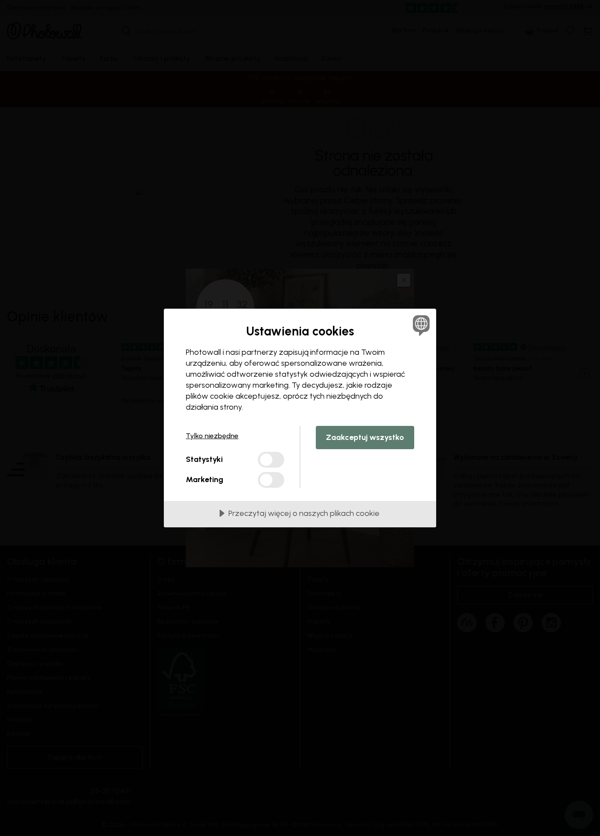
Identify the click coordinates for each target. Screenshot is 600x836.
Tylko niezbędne (212, 436)
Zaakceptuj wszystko (365, 437)
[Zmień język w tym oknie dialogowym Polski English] (419, 325)
